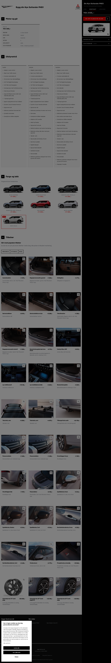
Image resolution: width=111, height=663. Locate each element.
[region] (16, 641)
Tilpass (16, 656)
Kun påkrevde (16, 652)
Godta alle (16, 648)
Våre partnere (6, 643)
